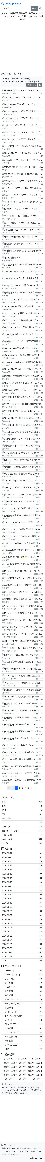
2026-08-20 (22, 861)
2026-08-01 (22, 940)
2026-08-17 (22, 874)
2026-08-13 (22, 890)
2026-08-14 (22, 886)
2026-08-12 (22, 894)
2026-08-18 (22, 869)
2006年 (8, 1079)
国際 (21, 13)
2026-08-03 (22, 931)
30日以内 (8, 1059)
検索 (34, 8)
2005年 (22, 1079)
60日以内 (22, 1059)
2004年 (36, 1079)
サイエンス (16, 16)
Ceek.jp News (12, 3)
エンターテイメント (22, 830)
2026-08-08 (22, 911)
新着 (4, 13)
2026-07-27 (22, 960)
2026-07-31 (22, 944)
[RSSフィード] (40, 85)
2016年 (5, 1071)
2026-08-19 (22, 865)
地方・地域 (38, 16)
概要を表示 (32, 85)
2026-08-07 (22, 915)
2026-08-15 (22, 882)
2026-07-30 (22, 948)
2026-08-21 (22, 857)
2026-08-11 (22, 898)
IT (34, 13)
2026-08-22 (22, 853)
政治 (12, 13)
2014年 (22, 1071)
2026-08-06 (22, 919)
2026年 (5, 1063)
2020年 (14, 1067)
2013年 (31, 1071)
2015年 (14, 1071)
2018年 (31, 1067)
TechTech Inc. (35, 1158)
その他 (23, 19)
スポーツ (39, 13)
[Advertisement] (22, 44)
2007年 (39, 1075)
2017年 (39, 1067)
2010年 (14, 1075)
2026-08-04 (22, 927)
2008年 (31, 1075)
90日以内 (36, 1059)
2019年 (22, 1067)
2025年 (14, 1063)
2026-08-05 (22, 923)
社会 (8, 13)
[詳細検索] (40, 8)
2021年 (5, 1067)
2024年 (22, 1063)
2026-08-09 (22, 907)
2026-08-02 (22, 935)
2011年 (5, 1075)
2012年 (39, 1071)
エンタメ (6, 16)
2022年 (39, 1063)
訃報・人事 (27, 16)
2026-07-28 (22, 956)
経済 (16, 13)
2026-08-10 (22, 902)
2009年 (22, 1075)
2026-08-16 (22, 878)
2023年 (31, 1063)
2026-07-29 (22, 952)
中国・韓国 (28, 13)
